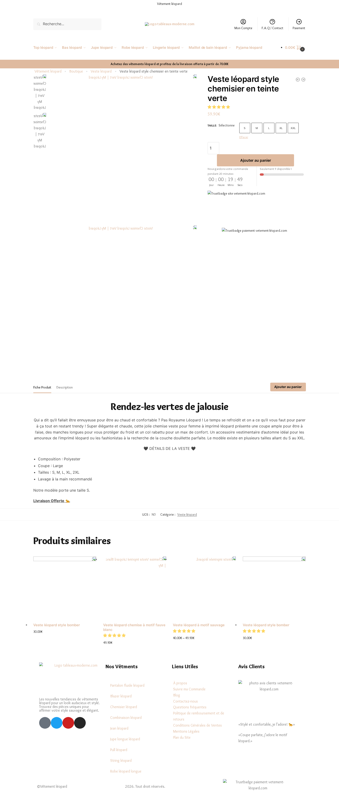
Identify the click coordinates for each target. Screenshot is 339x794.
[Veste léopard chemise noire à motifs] (303, 79)
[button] (219, 107)
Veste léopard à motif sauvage (199, 625)
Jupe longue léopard (125, 739)
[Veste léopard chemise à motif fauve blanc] (134, 587)
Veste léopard (101, 71)
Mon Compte (243, 28)
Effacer (243, 137)
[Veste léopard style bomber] (64, 587)
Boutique (76, 71)
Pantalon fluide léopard (127, 685)
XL (281, 128)
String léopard (121, 760)
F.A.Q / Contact (272, 28)
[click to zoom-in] (122, 148)
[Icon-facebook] (45, 723)
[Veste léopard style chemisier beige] (297, 79)
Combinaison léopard (126, 717)
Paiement (299, 28)
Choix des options (65, 639)
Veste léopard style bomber (56, 625)
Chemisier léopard (123, 707)
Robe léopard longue (125, 771)
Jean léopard (119, 728)
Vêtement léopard (48, 71)
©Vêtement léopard (52, 786)
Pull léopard (118, 750)
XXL (293, 128)
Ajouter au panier (255, 160)
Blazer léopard (121, 696)
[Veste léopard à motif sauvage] (204, 587)
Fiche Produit (42, 387)
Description (64, 387)
